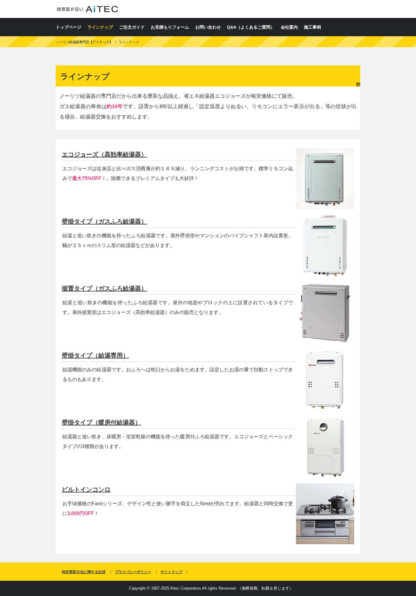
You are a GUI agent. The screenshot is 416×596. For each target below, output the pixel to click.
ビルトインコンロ (86, 489)
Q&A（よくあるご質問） (251, 27)
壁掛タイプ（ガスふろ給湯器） (104, 221)
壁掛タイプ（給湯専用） (95, 355)
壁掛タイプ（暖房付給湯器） (101, 422)
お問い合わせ (208, 27)
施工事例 (312, 27)
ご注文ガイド (132, 27)
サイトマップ (171, 572)
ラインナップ (100, 27)
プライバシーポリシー (133, 572)
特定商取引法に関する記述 (84, 572)
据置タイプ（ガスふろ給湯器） (104, 288)
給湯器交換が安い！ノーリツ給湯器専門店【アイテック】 (87, 9)
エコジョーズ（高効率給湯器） (104, 154)
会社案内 (289, 27)
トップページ (68, 27)
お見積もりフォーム (170, 27)
